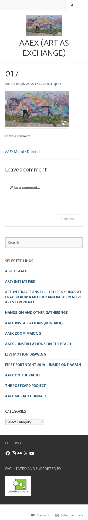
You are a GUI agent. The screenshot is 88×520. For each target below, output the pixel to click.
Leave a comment (18, 136)
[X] (25, 453)
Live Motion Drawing (25, 354)
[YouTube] (31, 453)
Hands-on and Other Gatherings (36, 312)
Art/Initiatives (20, 281)
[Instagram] (13, 453)
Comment (68, 218)
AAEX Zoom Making (23, 333)
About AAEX (16, 271)
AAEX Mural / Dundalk (23, 151)
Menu (83, 5)
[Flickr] (19, 453)
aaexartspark (52, 84)
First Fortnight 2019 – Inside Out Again (43, 364)
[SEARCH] (72, 5)
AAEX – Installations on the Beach (38, 343)
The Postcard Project (25, 385)
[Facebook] (7, 453)
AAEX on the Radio (22, 375)
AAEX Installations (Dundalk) (34, 323)
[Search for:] (44, 242)
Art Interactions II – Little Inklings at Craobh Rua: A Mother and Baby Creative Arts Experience (43, 297)
